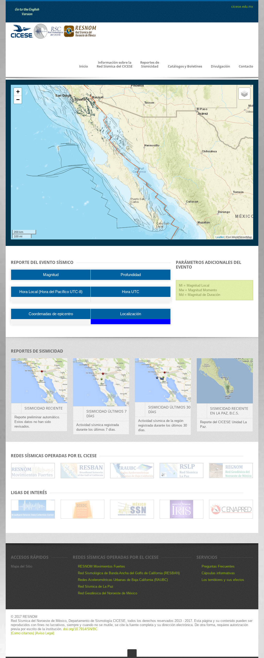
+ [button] (18, 91)
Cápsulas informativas (218, 573)
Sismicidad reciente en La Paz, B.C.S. (229, 410)
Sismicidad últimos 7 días (106, 413)
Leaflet (220, 237)
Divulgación (220, 66)
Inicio (83, 66)
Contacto (246, 66)
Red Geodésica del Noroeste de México (107, 593)
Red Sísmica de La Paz (95, 586)
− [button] (18, 99)
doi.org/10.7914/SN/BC (79, 629)
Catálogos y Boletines (185, 66)
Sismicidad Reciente (43, 408)
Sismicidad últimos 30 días (169, 409)
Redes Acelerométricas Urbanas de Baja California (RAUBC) (123, 580)
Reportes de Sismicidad (149, 65)
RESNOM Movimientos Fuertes (101, 566)
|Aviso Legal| (44, 633)
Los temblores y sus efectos (223, 580)
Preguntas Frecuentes (218, 566)
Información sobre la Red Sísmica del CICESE (115, 65)
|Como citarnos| (23, 633)
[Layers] (244, 93)
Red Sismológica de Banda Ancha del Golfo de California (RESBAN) (129, 573)
